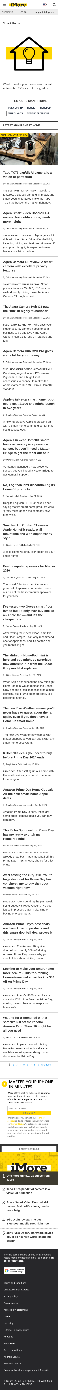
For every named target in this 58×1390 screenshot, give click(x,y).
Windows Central (12, 1363)
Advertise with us (13, 1350)
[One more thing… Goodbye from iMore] (29, 1168)
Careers (8, 1316)
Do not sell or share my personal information (27, 1370)
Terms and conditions (15, 1282)
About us (8, 1336)
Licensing (8, 1323)
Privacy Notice (17, 1123)
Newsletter (9, 1343)
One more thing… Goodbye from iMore (28, 1177)
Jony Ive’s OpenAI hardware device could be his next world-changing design (29, 1236)
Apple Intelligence (44, 12)
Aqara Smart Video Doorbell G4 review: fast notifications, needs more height (27, 1206)
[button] (54, 4)
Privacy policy (11, 1296)
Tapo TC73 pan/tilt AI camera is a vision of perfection (28, 1191)
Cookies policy (11, 1303)
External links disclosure (16, 1329)
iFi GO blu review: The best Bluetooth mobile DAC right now (27, 1221)
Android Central (12, 1356)
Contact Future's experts (16, 1289)
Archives (46, 1065)
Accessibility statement (16, 1309)
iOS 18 (23, 12)
